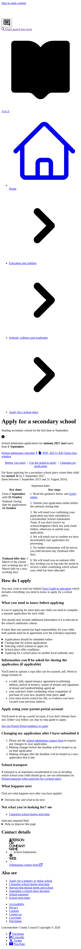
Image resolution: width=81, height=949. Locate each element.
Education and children (23, 263)
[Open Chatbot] (7, 23)
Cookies (14, 911)
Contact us (15, 914)
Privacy (13, 907)
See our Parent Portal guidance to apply (25, 726)
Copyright (15, 917)
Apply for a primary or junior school (30, 880)
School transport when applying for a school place (31, 778)
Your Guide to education (56, 588)
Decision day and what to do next (25, 799)
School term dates (19, 897)
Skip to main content (14, 3)
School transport (18, 894)
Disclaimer (15, 921)
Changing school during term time (29, 814)
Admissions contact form (25, 864)
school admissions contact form (44, 740)
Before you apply (15, 462)
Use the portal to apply (42, 462)
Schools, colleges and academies (28, 337)
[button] (17, 29)
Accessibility (16, 904)
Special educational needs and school (31, 887)
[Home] (26, 16)
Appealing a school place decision (29, 891)
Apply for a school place (23, 412)
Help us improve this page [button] (20, 824)
